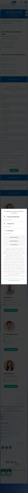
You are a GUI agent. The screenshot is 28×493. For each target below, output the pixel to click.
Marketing (10, 223)
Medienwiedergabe (13, 216)
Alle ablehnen (14, 244)
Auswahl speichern (14, 237)
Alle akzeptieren (14, 241)
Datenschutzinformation (13, 280)
